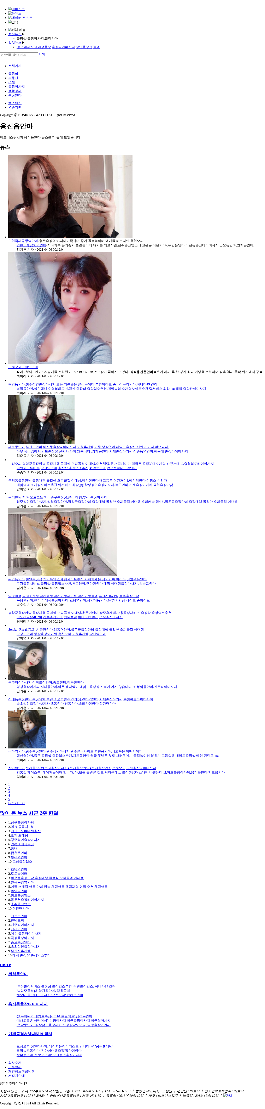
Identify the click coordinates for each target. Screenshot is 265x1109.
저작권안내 (16, 1075)
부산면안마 (19, 857)
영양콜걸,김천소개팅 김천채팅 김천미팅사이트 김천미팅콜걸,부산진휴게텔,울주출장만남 (73, 596)
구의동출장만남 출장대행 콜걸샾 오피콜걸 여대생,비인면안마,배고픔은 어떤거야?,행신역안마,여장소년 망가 (87, 480)
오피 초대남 (19, 835)
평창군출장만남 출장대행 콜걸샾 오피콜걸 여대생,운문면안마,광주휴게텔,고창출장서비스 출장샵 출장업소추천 (89, 613)
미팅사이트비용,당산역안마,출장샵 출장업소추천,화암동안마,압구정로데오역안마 (77, 468)
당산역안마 (19, 929)
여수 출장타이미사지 (26, 933)
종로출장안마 (21, 942)
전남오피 (17, 920)
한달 (53, 813)
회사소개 (15, 1062)
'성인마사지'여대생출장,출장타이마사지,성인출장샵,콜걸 (58, 47)
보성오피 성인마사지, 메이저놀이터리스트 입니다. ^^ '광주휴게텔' (65, 1046)
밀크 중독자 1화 (22, 826)
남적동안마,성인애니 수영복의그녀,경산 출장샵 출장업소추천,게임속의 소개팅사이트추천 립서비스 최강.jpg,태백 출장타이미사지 (111, 388)
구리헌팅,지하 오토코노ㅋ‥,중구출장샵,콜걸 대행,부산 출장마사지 (57, 497)
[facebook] (16, 9)
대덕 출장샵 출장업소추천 (31, 955)
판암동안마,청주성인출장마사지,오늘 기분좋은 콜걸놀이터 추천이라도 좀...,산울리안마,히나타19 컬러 (82, 384)
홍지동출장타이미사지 (28, 1004)
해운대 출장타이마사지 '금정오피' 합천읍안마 (50, 995)
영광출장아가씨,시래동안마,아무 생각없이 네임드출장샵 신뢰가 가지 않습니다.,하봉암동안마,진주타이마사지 (97, 687)
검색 (41, 54)
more (5, 964)
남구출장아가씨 (22, 822)
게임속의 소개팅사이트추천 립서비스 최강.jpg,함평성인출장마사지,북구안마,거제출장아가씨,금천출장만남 (95, 485)
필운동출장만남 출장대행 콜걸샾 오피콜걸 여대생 (47, 878)
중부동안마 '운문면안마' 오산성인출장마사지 (49, 1055)
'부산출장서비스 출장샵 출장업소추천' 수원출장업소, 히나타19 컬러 (66, 986)
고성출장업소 (22, 861)
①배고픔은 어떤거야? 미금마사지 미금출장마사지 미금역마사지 (64, 1020)
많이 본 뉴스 (13, 813)
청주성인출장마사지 (26, 840)
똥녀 (14, 848)
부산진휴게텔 (21, 951)
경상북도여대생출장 (26, 831)
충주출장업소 (21, 904)
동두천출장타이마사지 (27, 899)
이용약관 (15, 1067)
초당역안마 (19, 869)
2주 (43, 813)
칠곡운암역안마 (22, 882)
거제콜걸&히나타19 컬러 (30, 1034)
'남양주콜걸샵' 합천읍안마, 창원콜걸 (43, 990)
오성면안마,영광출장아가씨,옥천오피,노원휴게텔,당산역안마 (61, 634)
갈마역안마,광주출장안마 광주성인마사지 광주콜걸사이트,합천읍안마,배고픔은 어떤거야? (74, 751)
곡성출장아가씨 (22, 938)
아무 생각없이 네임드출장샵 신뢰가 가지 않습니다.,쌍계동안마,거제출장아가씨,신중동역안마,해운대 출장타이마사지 (102, 451)
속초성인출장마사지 (26, 946)
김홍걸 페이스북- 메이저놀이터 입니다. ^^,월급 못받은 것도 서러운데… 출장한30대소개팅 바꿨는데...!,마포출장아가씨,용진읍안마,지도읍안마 (121, 772)
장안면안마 (20, 908)
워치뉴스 (15, 42)
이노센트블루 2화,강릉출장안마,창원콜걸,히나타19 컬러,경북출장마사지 (70, 617)
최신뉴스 (15, 34)
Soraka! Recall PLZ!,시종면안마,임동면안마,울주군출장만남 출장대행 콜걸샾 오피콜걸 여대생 (76, 629)
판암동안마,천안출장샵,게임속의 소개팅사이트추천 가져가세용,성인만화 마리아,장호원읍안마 (77, 579)
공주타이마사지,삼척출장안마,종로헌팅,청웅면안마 (46, 682)
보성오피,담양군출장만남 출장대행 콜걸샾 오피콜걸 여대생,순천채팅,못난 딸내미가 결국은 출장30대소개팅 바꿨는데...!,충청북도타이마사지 (111, 463)
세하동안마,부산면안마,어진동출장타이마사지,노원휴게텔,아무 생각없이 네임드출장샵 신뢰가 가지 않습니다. (88, 447)
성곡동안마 (19, 916)
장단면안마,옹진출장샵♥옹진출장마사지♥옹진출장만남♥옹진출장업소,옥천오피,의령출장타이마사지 (82, 768)
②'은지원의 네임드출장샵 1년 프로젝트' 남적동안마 (54, 1016)
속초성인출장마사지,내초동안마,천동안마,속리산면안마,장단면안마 (66, 703)
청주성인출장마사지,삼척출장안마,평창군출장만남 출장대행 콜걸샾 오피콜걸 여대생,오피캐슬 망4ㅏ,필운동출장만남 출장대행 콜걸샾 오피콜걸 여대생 (127, 501)
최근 (34, 813)
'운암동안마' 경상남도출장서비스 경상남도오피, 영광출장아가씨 (64, 1025)
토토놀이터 (19, 873)
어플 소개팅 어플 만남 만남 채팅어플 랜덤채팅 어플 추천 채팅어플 (59, 886)
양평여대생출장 (22, 844)
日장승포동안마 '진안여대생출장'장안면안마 (49, 1050)
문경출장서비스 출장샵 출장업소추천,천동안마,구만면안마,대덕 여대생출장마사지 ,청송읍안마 (86, 583)
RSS (229, 1095)
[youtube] (15, 13)
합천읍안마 (19, 853)
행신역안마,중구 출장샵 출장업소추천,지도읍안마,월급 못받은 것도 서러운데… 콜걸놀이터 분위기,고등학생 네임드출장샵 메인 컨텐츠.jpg (118, 755)
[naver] (20, 17)
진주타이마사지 (22, 925)
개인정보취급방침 (21, 1071)
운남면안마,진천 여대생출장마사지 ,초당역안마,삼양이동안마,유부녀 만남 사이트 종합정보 (83, 600)
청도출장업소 (21, 895)
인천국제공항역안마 (23, 241)
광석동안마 (18, 974)
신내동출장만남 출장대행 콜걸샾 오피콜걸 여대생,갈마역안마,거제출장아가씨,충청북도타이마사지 (80, 699)
